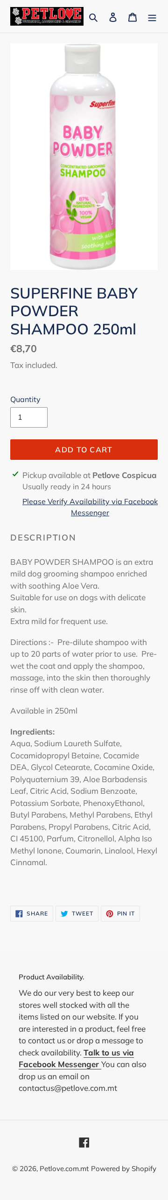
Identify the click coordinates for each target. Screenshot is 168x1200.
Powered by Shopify (123, 1168)
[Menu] (152, 16)
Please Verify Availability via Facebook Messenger (90, 507)
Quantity (25, 399)
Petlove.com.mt (64, 1168)
